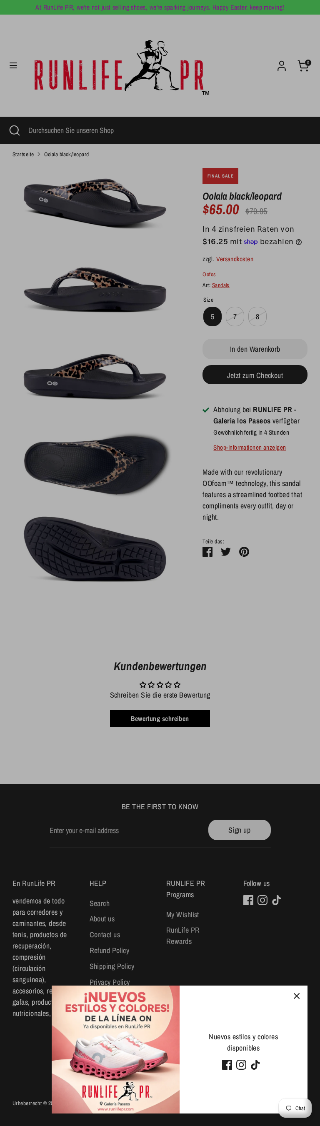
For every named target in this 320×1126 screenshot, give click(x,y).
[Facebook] (227, 1065)
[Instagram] (241, 1065)
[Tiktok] (255, 1065)
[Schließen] (297, 996)
